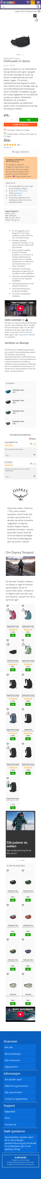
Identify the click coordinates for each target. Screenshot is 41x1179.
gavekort (18, 193)
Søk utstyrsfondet (13, 1092)
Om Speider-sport (13, 1079)
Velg (13, 773)
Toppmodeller (24, 334)
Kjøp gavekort (11, 1066)
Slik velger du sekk (11, 844)
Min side (9, 1047)
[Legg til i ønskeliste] (7, 605)
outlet (19, 195)
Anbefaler (28, 332)
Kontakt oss (10, 1124)
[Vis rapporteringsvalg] (34, 455)
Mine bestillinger (13, 1053)
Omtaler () (7, 147)
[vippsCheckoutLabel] (20, 124)
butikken (27, 186)
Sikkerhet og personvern (16, 1085)
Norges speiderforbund (14, 1141)
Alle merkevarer (12, 1060)
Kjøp (28, 120)
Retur (7, 1117)
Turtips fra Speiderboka (16, 1098)
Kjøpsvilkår (10, 1111)
